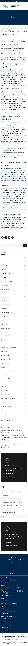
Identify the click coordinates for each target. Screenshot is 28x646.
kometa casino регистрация (9, 502)
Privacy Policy (11, 642)
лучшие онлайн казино (8, 516)
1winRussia (4, 293)
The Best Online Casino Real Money (11, 88)
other (2, 382)
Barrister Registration (6, 616)
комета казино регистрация (9, 512)
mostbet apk (4, 351)
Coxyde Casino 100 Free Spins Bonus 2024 (13, 59)
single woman (19, 505)
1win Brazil (3, 269)
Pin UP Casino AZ (5, 394)
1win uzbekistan (5, 289)
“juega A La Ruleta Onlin (7, 425)
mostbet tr (3, 367)
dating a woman (20, 491)
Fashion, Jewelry (5, 332)
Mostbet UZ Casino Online (8, 371)
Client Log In (4, 613)
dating (11, 491)
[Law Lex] (11, 6)
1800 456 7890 (9, 474)
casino (2, 320)
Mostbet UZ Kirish (5, 375)
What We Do (4, 601)
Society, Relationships (6, 406)
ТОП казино (15, 509)
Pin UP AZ (3, 386)
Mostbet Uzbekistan (6, 379)
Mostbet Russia (5, 363)
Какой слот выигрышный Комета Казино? (11, 430)
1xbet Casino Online (6, 301)
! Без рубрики (4, 258)
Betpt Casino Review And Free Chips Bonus (13, 57)
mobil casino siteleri (7, 505)
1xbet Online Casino (6, 305)
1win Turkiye (4, 285)
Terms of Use (4, 627)
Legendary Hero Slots (7, 112)
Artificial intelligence (6, 312)
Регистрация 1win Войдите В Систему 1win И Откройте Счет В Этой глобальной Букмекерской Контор (13, 437)
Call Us (3, 585)
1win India (3, 277)
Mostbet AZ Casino (6, 355)
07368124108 (5, 1)
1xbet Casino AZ (5, 297)
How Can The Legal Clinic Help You (10, 603)
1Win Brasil (4, 265)
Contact (3, 608)
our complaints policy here (16, 643)
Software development (7, 410)
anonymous (4, 308)
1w (1, 262)
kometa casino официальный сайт (10, 498)
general (3, 344)
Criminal (5, 491)
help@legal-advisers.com (18, 1)
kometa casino (6, 495)
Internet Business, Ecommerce (9, 347)
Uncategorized (5, 414)
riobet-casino (4, 402)
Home (2, 598)
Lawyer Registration (6, 618)
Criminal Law (4, 324)
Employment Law (5, 328)
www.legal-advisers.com (14, 562)
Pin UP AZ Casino (5, 390)
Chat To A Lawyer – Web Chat (8, 611)
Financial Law (4, 340)
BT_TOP (3, 316)
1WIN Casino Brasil (6, 273)
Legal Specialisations (6, 606)
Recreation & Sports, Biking (8, 398)
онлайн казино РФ (20, 516)
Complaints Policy (5, 630)
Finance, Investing (5, 336)
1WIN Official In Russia (6, 281)
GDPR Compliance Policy (7, 625)
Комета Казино (6, 509)
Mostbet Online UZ (6, 359)
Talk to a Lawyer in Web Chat (8, 580)
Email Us (3, 582)
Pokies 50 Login (5, 185)
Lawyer (20, 502)
